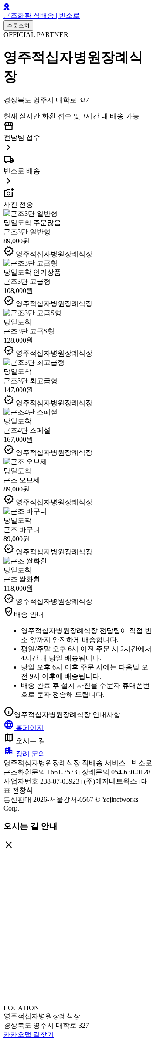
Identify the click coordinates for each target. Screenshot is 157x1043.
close (8, 845)
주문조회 (18, 25)
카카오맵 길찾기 (28, 1034)
